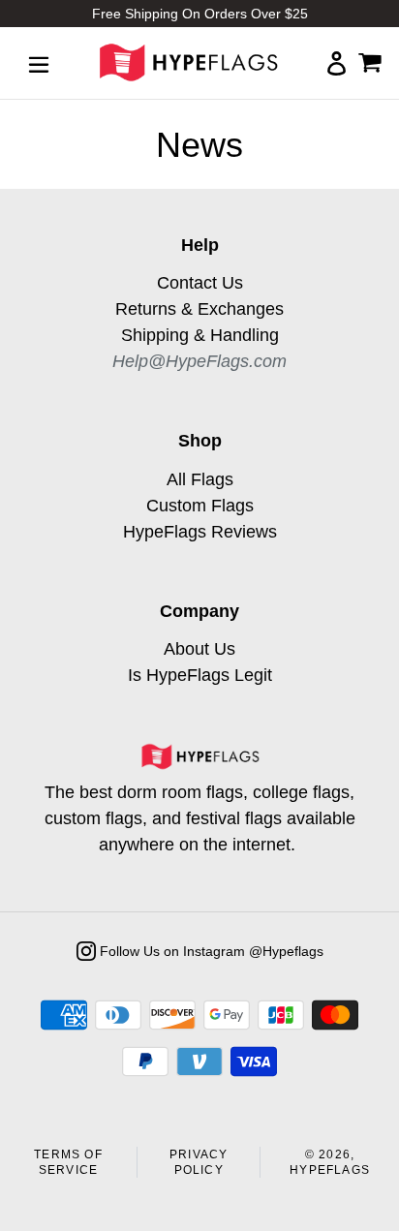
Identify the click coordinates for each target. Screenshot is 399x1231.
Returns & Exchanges (199, 309)
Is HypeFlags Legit (200, 675)
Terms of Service (68, 1162)
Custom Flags (200, 505)
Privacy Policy (198, 1162)
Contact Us (200, 282)
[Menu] (38, 63)
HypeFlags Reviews (200, 531)
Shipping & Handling (200, 335)
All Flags (200, 479)
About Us (199, 649)
